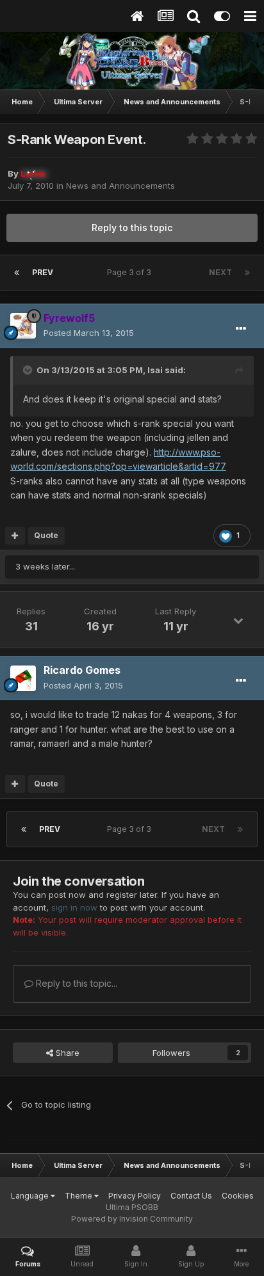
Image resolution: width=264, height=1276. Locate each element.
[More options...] (241, 329)
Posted (89, 333)
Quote (46, 535)
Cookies (238, 1195)
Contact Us (191, 1195)
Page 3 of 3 (131, 272)
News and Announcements (120, 185)
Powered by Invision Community (132, 1219)
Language (31, 1195)
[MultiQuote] (15, 536)
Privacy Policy (134, 1195)
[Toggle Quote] (29, 370)
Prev (42, 272)
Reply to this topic (132, 227)
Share (66, 1053)
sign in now (74, 907)
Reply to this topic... (75, 983)
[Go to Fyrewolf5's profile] (23, 326)
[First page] (17, 272)
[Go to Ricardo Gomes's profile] (23, 678)
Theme (79, 1195)
